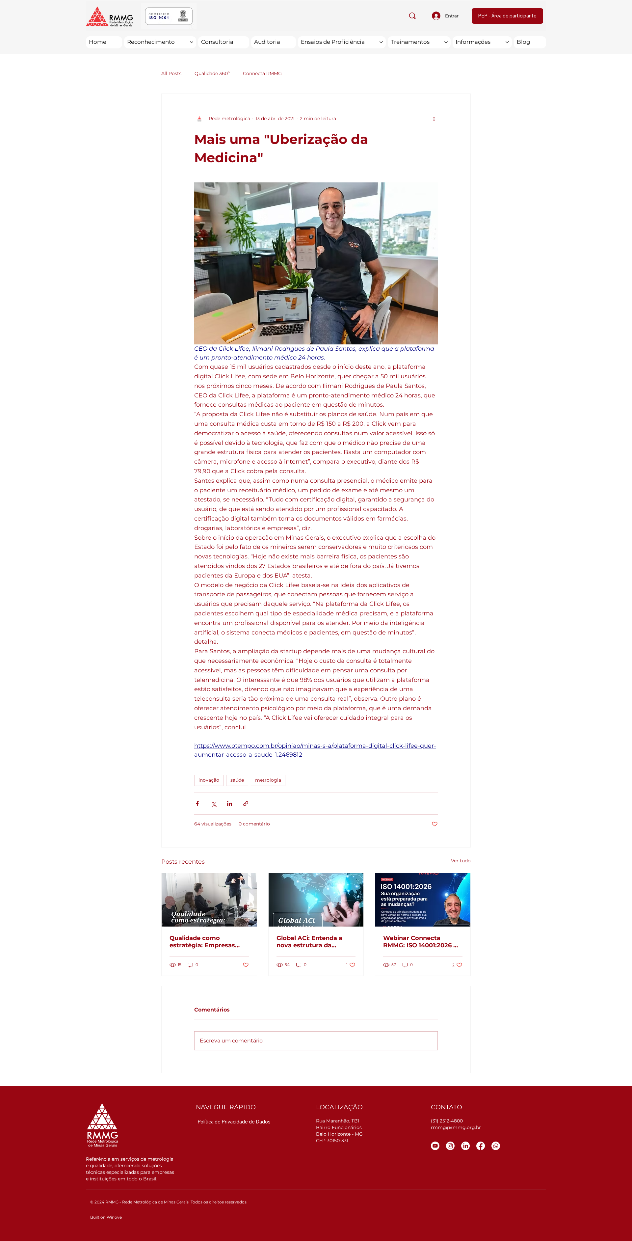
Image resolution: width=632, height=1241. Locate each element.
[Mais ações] (434, 119)
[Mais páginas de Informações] (507, 42)
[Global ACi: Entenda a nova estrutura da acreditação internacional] (316, 900)
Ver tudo (461, 861)
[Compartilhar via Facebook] (197, 803)
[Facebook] (480, 1146)
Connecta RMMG (262, 73)
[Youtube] (435, 1146)
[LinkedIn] (465, 1146)
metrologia (268, 780)
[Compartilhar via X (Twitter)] (213, 803)
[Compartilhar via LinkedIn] (229, 803)
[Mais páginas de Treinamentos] (446, 42)
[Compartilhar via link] (246, 803)
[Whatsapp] (495, 1146)
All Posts (171, 73)
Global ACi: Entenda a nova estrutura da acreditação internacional (315, 941)
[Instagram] (450, 1146)
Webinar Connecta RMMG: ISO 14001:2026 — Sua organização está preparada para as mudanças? (421, 941)
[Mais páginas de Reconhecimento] (191, 42)
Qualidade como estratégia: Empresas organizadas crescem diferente (203, 941)
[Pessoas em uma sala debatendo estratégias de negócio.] (209, 900)
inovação (208, 780)
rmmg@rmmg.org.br (456, 1127)
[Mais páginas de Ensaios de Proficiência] (381, 42)
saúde (237, 780)
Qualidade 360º (212, 73)
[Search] (412, 16)
